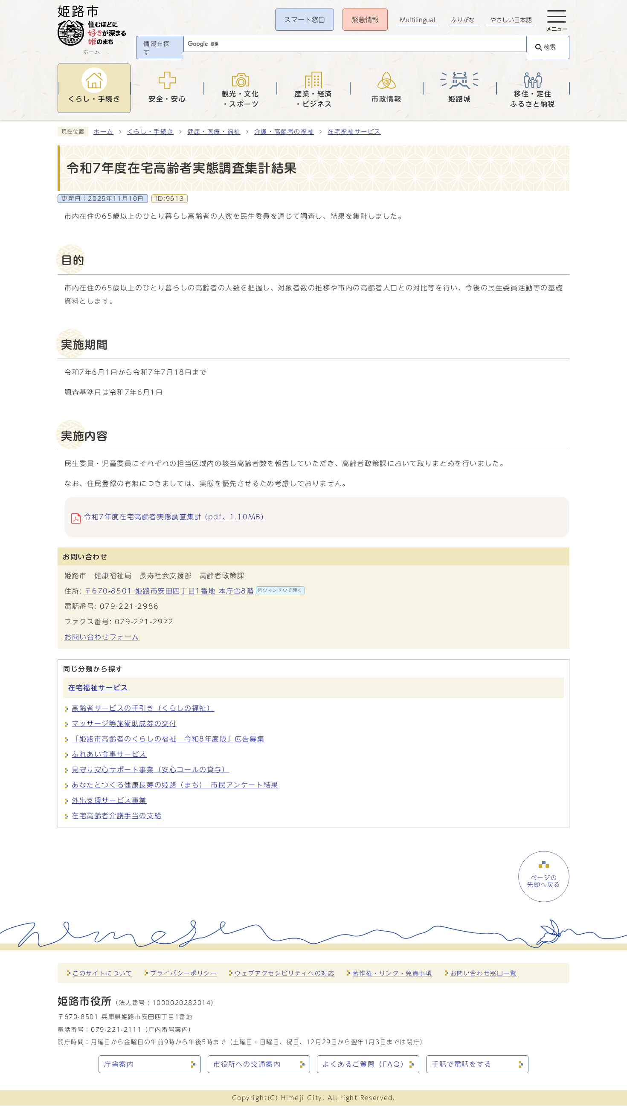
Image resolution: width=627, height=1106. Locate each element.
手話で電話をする (462, 1064)
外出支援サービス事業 (109, 800)
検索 (550, 47)
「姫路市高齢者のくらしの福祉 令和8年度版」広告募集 (168, 738)
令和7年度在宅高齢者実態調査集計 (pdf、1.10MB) (174, 516)
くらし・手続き (150, 132)
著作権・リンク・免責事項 (392, 973)
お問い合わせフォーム (101, 637)
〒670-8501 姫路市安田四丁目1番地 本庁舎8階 (193, 591)
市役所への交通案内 (247, 1064)
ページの (543, 881)
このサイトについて (102, 973)
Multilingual (417, 20)
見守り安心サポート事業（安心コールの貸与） (150, 769)
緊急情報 (365, 19)
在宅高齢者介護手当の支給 (117, 815)
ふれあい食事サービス (109, 754)
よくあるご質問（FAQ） (365, 1064)
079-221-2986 (129, 606)
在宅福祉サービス (354, 132)
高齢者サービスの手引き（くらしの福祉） (143, 708)
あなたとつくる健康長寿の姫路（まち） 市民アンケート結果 (175, 785)
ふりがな (463, 20)
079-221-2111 (116, 1029)
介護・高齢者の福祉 (284, 132)
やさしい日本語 (511, 20)
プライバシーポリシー (183, 973)
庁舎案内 (119, 1064)
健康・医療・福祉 (214, 132)
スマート (304, 19)
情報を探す (156, 48)
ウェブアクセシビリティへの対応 (284, 973)
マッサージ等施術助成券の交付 (124, 723)
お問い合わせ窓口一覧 (483, 973)
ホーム (103, 132)
